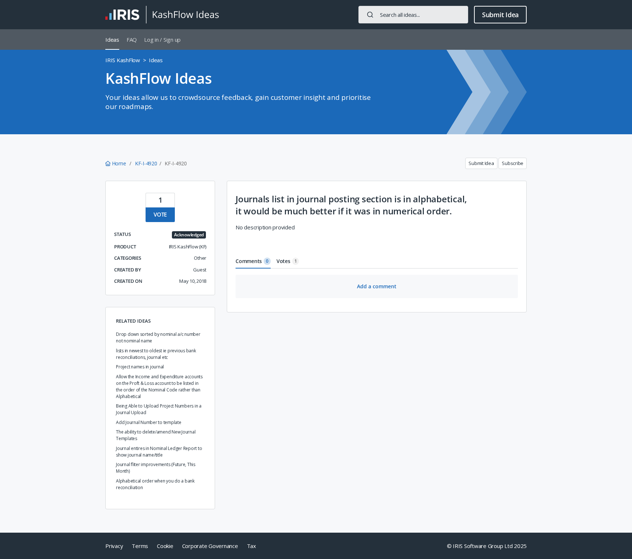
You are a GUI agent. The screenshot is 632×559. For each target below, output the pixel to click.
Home (118, 163)
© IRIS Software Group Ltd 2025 (487, 545)
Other (200, 258)
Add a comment (376, 286)
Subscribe (512, 163)
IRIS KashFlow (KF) (188, 246)
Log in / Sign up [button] (162, 39)
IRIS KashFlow (122, 60)
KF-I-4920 (146, 163)
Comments (252, 261)
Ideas (112, 39)
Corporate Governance (210, 545)
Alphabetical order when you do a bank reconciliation (155, 484)
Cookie (165, 545)
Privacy (114, 545)
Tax (251, 545)
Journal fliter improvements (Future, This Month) (155, 467)
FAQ (132, 39)
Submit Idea (500, 14)
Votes (286, 261)
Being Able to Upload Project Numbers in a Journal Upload (159, 409)
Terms (140, 545)
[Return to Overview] (162, 14)
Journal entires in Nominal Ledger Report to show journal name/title (159, 451)
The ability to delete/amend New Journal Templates (155, 435)
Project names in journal (140, 367)
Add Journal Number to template (148, 422)
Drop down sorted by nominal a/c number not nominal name (158, 337)
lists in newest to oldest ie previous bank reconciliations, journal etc (156, 354)
